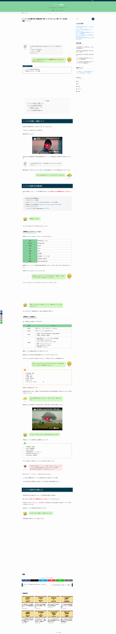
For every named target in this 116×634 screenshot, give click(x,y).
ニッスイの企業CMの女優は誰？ (36, 105)
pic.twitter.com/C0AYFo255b (32, 206)
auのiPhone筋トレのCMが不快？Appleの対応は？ (85, 55)
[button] (26, 580)
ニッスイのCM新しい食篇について (36, 103)
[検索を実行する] (93, 19)
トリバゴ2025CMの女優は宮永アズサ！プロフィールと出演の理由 (84, 59)
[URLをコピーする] (68, 580)
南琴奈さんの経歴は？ (35, 108)
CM (23, 574)
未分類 (78, 91)
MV (78, 83)
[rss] (92, 0)
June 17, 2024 (46, 208)
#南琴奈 (47, 202)
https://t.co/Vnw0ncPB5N (56, 204)
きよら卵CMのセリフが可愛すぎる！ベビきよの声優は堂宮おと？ (85, 48)
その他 (78, 86)
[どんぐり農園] (58, 4)
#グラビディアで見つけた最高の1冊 (36, 202)
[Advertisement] (47, 33)
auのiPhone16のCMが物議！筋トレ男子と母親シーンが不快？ (84, 51)
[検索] (93, 0)
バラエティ (79, 88)
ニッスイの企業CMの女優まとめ (36, 110)
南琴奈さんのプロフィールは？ (37, 106)
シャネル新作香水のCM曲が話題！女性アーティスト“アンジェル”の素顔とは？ (85, 62)
